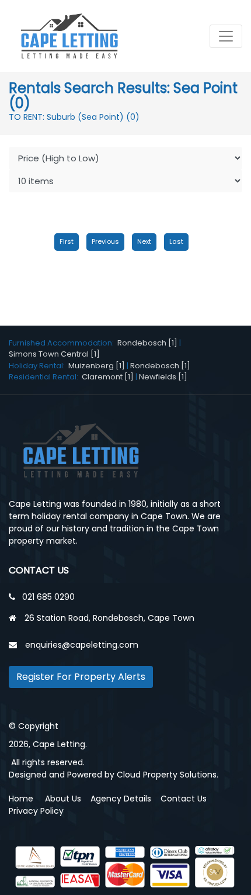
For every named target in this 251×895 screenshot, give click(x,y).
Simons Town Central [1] (54, 354)
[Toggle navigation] (226, 36)
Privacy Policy (36, 811)
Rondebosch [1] (147, 342)
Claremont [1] (108, 376)
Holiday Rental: (38, 365)
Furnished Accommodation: (63, 342)
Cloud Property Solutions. (167, 774)
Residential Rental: (45, 376)
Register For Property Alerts (80, 676)
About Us (63, 798)
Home (21, 798)
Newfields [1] (163, 376)
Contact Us (184, 798)
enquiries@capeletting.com (81, 645)
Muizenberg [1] (96, 365)
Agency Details (120, 798)
